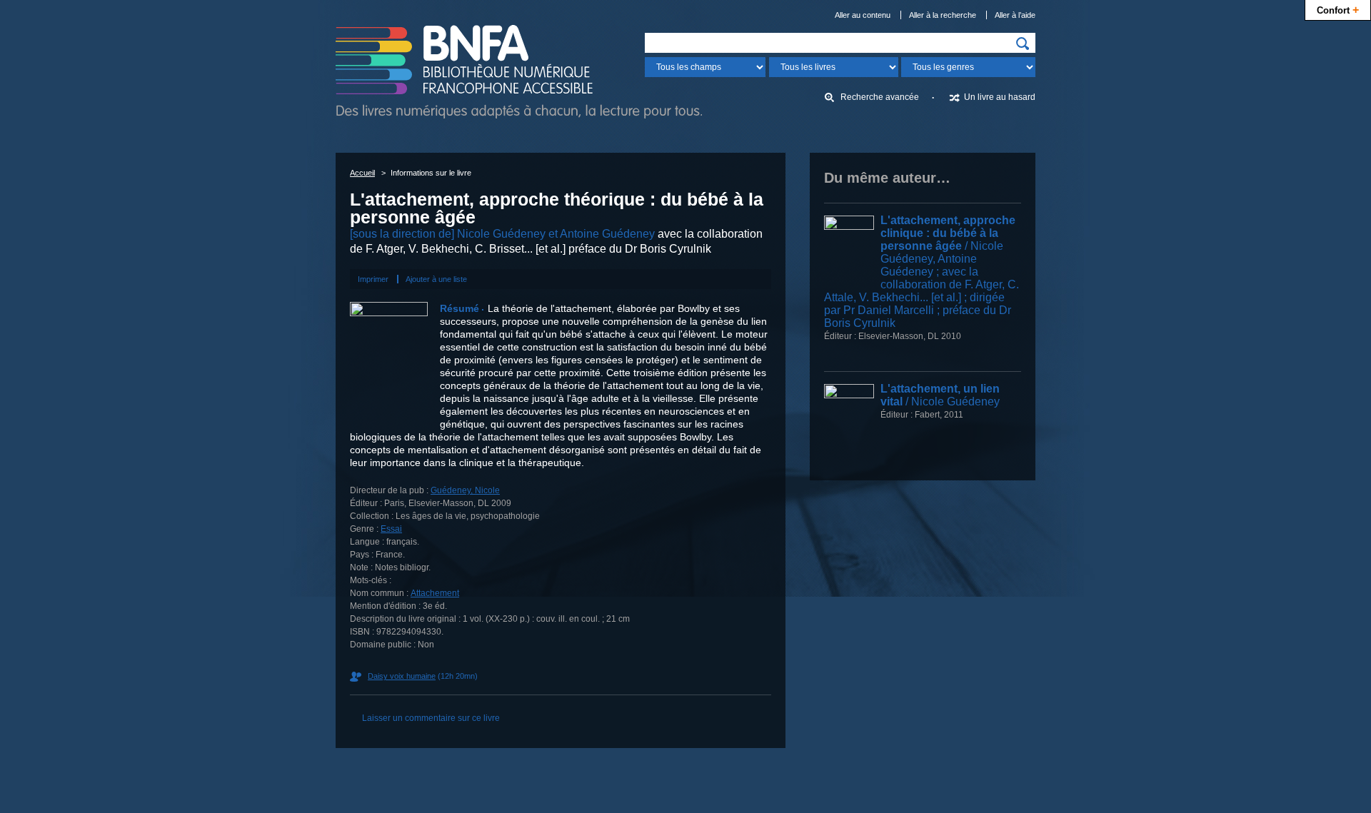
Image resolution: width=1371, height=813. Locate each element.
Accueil (362, 172)
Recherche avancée (879, 97)
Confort (1338, 9)
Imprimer (373, 279)
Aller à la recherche (942, 15)
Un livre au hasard (999, 97)
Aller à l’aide (1015, 15)
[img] (1022, 43)
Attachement (435, 593)
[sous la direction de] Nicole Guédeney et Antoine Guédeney (502, 234)
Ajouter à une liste (436, 279)
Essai (391, 529)
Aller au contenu (862, 15)
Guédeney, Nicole (465, 490)
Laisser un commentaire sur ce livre (431, 718)
